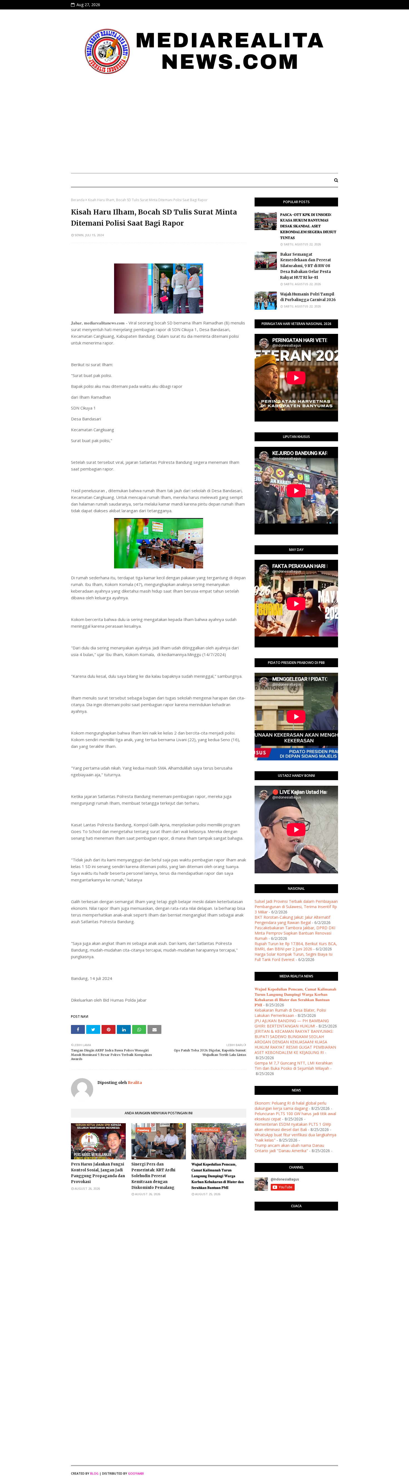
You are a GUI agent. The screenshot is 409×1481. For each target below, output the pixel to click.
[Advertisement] (204, 127)
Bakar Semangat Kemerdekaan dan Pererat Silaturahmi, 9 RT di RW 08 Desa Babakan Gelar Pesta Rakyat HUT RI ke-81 (305, 266)
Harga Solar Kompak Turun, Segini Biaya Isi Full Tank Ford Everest (293, 957)
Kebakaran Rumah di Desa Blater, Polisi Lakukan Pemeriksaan (290, 1012)
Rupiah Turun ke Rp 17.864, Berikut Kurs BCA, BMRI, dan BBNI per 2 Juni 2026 (296, 946)
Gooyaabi (136, 1473)
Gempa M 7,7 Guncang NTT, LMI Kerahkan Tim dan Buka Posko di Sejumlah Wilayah (293, 1065)
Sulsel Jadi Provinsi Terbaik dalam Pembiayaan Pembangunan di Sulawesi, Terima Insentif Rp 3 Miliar (296, 907)
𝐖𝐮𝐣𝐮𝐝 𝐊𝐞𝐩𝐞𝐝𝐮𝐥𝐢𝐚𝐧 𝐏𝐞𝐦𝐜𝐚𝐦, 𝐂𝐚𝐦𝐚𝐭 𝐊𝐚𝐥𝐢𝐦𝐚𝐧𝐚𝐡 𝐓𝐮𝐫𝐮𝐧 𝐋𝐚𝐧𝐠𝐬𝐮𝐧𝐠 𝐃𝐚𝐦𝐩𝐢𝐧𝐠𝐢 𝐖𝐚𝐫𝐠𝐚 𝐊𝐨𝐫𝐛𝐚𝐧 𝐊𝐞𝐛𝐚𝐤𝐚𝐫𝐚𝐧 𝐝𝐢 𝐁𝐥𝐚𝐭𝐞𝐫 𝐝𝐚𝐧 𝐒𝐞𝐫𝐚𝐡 (217, 1176)
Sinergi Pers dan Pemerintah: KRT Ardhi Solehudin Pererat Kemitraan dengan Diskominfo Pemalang (153, 1176)
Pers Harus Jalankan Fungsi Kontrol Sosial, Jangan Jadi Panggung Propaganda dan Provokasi (98, 1173)
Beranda (78, 200)
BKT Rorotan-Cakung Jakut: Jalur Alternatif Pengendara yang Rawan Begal (292, 920)
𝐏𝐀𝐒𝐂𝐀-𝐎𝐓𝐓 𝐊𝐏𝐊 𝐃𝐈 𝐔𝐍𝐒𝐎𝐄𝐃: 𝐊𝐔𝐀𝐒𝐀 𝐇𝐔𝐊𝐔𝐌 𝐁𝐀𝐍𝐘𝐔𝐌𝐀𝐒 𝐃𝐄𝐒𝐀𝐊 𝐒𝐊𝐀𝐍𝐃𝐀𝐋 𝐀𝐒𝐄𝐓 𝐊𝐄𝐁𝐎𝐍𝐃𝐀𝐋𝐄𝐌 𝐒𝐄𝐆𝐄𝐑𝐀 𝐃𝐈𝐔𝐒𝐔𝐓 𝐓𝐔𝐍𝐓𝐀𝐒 (308, 226)
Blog (94, 1473)
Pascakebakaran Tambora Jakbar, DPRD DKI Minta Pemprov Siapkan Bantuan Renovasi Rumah (295, 933)
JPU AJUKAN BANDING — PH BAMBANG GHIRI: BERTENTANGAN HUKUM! (292, 1023)
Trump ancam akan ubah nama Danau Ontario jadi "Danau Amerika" (289, 1148)
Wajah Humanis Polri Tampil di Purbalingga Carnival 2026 (308, 297)
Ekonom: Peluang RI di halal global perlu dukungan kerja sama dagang (290, 1105)
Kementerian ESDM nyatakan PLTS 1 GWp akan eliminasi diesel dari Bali (293, 1127)
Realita (134, 1082)
